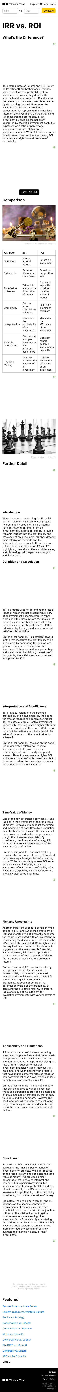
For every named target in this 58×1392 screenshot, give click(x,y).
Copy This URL (29, 192)
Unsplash (51, 243)
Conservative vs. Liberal (16, 1322)
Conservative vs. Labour (16, 1339)
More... (6, 1361)
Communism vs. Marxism (17, 1328)
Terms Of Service (48, 1375)
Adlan (41, 457)
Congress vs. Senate (14, 1350)
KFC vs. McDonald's (14, 1356)
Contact (52, 1372)
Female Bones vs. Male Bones (19, 1306)
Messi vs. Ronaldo (13, 1334)
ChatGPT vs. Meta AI (14, 1345)
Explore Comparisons (43, 4)
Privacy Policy (49, 1379)
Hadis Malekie (38, 243)
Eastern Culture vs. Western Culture (23, 1311)
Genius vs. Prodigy (13, 1317)
